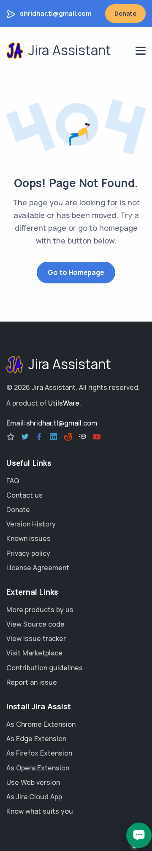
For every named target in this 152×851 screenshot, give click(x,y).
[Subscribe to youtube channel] (96, 437)
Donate (125, 13)
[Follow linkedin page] (53, 437)
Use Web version (33, 782)
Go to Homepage (76, 272)
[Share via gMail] (82, 437)
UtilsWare (63, 403)
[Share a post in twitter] (25, 437)
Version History (31, 524)
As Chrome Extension (41, 724)
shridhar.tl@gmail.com (56, 13)
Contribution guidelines (44, 667)
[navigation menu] (141, 51)
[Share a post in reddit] (68, 437)
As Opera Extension (37, 768)
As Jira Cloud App (34, 796)
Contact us (24, 495)
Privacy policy (28, 553)
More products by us (39, 609)
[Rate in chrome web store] (10, 437)
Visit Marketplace (34, 653)
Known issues (28, 538)
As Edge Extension (36, 738)
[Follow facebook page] (39, 437)
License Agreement (37, 567)
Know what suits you (39, 811)
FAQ (12, 480)
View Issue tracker (36, 638)
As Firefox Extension (39, 753)
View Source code (35, 624)
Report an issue (31, 682)
